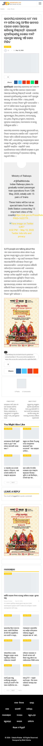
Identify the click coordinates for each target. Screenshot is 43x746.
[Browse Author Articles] (21, 383)
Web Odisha (26, 740)
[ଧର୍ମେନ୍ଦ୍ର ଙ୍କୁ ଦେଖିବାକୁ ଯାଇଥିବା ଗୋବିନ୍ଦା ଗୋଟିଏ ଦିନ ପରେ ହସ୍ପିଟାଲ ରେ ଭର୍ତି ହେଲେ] (12, 670)
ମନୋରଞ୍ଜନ (8, 573)
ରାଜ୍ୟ (32, 703)
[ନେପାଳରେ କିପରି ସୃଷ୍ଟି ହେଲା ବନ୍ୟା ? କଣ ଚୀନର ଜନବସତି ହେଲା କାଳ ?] (12, 433)
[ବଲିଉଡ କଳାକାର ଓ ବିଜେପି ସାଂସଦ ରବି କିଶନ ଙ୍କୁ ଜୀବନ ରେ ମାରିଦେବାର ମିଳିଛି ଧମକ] (31, 645)
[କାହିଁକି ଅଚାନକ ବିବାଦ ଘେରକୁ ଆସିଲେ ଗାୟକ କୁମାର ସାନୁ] (21, 583)
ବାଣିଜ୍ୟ (29, 709)
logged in (16, 496)
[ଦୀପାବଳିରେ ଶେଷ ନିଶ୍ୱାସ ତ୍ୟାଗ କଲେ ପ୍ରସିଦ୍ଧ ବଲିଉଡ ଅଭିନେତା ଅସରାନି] (12, 645)
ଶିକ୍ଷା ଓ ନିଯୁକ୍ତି (19, 727)
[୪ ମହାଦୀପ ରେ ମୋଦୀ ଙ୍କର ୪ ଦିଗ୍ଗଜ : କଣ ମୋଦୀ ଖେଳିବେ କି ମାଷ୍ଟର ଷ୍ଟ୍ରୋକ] (12, 460)
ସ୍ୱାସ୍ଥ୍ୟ (7, 721)
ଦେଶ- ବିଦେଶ (7, 46)
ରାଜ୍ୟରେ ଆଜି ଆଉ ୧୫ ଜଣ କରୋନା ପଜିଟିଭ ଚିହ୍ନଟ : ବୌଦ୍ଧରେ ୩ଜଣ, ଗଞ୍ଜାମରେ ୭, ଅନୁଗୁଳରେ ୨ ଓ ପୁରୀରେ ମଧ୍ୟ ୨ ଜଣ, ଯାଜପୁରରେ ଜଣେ (11, 411)
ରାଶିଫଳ (31, 721)
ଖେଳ (7, 709)
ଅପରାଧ (19, 715)
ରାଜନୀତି (18, 709)
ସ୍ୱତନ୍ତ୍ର (32, 715)
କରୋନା (19, 721)
